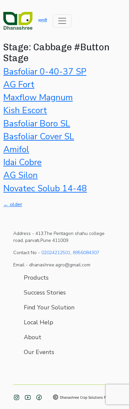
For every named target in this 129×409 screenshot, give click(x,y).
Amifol (16, 149)
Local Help (38, 322)
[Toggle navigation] (62, 20)
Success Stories (45, 292)
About (32, 337)
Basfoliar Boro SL (36, 123)
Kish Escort (25, 110)
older (12, 204)
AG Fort (18, 84)
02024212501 (55, 253)
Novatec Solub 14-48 (45, 188)
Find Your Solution (49, 307)
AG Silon (20, 175)
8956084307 (86, 253)
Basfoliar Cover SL (38, 136)
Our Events (39, 352)
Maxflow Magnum (38, 97)
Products (36, 278)
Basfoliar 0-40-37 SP (44, 71)
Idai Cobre (22, 162)
